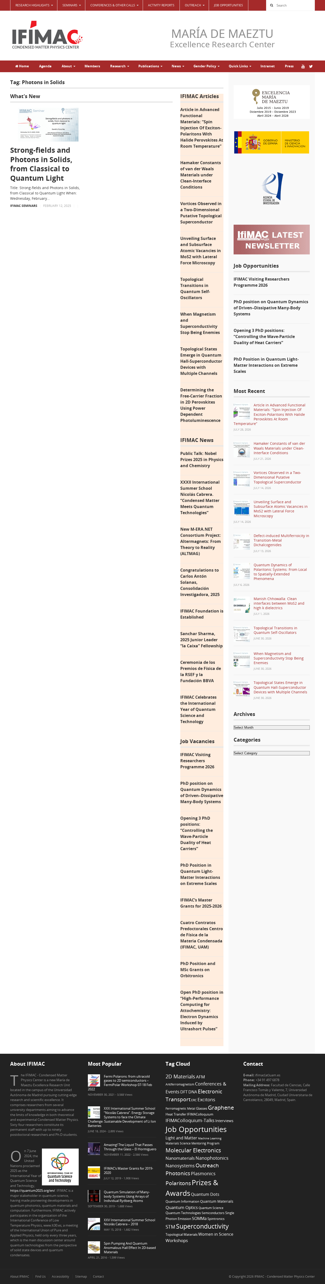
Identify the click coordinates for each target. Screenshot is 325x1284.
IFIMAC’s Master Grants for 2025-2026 (201, 903)
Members (92, 66)
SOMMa (199, 1218)
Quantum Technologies (183, 1213)
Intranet (268, 66)
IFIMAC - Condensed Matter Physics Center (284, 1276)
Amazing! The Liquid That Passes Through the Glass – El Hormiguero (130, 1146)
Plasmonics (203, 1173)
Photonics (178, 1173)
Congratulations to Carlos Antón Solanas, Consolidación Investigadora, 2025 (200, 582)
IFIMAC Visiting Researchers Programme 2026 (197, 761)
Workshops (177, 1240)
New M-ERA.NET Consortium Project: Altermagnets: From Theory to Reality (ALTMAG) (200, 541)
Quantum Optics (182, 1207)
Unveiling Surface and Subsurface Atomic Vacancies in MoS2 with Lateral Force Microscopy (200, 251)
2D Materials (180, 1076)
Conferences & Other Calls (112, 5)
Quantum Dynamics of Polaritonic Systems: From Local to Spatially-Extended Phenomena (280, 571)
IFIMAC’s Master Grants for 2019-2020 (128, 1170)
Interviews (224, 1120)
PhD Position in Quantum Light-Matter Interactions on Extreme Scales (200, 874)
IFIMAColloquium (200, 1114)
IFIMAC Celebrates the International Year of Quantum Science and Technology (198, 709)
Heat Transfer (176, 1114)
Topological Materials (182, 1234)
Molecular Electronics (193, 1150)
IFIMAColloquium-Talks (190, 1120)
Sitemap (81, 1276)
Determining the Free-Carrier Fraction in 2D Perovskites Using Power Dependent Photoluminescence (201, 405)
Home (23, 66)
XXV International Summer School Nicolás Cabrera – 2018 (129, 1222)
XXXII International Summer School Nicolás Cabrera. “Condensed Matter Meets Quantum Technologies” (200, 497)
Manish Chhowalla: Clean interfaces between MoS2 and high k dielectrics (279, 603)
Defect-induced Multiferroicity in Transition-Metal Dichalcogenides (281, 540)
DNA (192, 1092)
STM (170, 1227)
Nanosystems (180, 1166)
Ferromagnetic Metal (180, 1108)
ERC (194, 1100)
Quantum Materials (216, 1201)
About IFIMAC (19, 1276)
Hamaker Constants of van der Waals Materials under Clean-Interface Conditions (200, 175)
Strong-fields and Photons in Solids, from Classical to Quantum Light (41, 163)
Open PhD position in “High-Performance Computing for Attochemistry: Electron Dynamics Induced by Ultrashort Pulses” (201, 1010)
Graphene (221, 1107)
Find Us (40, 1276)
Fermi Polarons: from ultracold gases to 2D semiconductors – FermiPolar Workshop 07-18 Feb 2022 (120, 1083)
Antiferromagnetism (180, 1084)
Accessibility (60, 1276)
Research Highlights (32, 5)
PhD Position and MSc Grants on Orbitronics (197, 970)
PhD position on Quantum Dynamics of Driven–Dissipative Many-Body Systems (201, 792)
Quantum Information (182, 1201)
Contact (98, 1276)
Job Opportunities (228, 5)
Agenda (45, 66)
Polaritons (178, 1183)
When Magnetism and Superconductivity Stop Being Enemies (200, 323)
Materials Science (178, 1143)
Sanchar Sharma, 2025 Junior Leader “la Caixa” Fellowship (201, 640)
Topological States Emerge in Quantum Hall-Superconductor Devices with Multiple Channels (201, 361)
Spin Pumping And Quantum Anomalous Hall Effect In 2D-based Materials (130, 1247)
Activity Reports (161, 5)
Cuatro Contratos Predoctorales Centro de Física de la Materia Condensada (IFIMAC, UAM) (201, 935)
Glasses (201, 1108)
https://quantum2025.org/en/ (32, 1190)
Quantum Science (211, 1208)
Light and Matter (181, 1138)
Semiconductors (213, 1213)
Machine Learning (209, 1138)
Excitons (206, 1099)
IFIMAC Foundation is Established (201, 614)
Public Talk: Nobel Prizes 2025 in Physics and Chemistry (201, 459)
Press (289, 66)
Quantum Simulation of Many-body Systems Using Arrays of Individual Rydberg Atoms (127, 1196)
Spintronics (215, 1218)
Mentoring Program (205, 1143)
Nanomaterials (180, 1158)
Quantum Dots (205, 1194)
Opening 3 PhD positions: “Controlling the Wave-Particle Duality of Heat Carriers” (196, 833)
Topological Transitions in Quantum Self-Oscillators (195, 288)
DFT (184, 1092)
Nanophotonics (212, 1158)
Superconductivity (202, 1226)
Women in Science (215, 1234)
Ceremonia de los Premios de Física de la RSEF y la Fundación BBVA (200, 671)
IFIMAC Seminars (23, 206)
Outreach (207, 1165)
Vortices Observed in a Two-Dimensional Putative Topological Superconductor (201, 213)
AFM (200, 1077)
